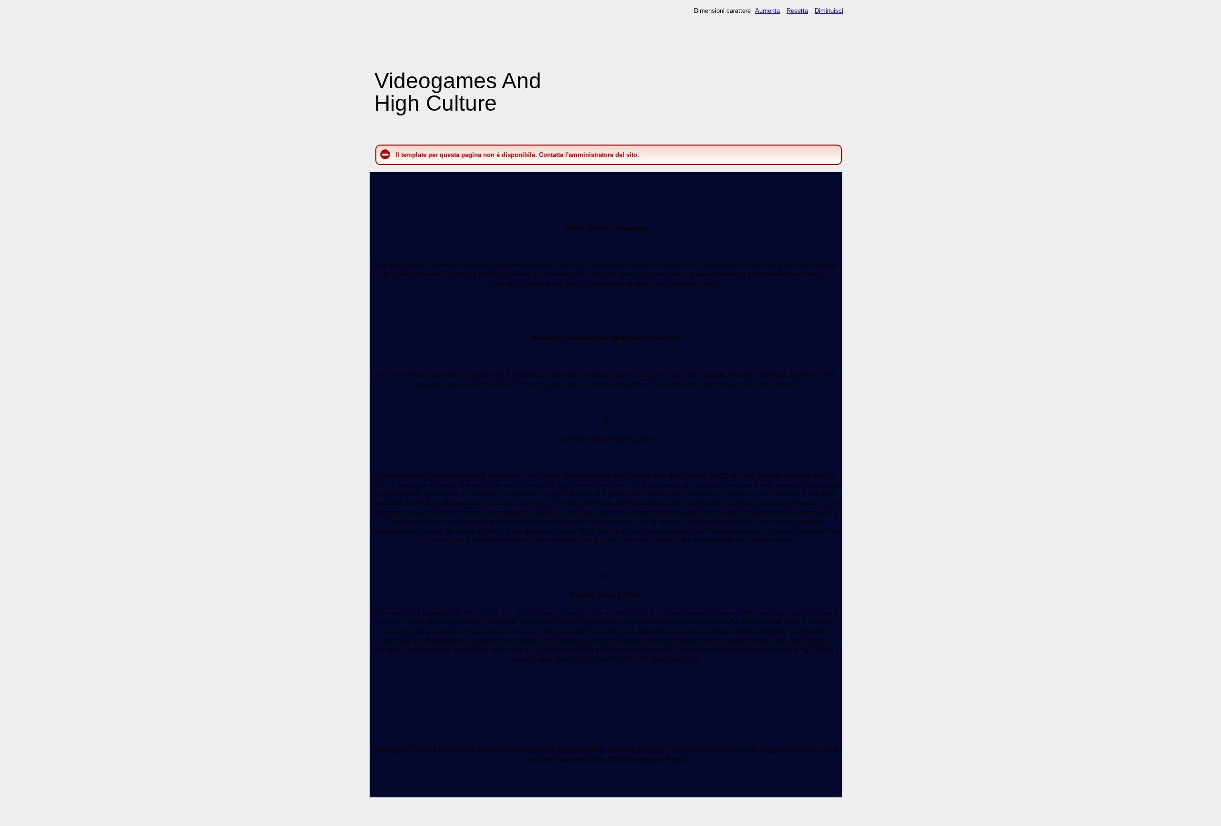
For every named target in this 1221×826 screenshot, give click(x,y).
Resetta (797, 10)
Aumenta (767, 10)
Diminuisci (829, 10)
